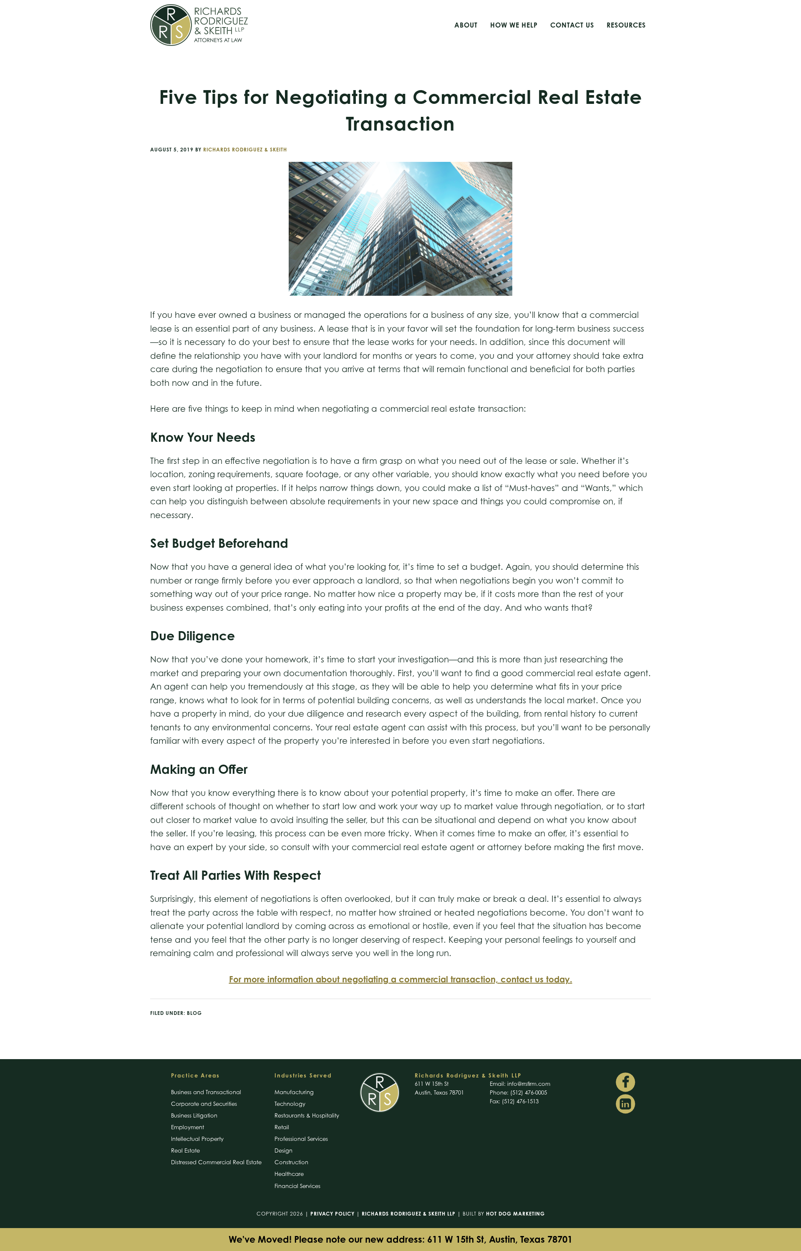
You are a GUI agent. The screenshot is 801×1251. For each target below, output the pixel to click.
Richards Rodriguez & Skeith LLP (409, 1214)
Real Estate (185, 1150)
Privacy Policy (332, 1214)
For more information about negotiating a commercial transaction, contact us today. (400, 979)
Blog (194, 1013)
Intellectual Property (197, 1138)
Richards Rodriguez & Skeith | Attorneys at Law (229, 25)
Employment (187, 1127)
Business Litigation (194, 1115)
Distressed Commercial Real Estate (216, 1162)
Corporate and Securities (204, 1103)
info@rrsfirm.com (528, 1083)
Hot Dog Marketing (515, 1214)
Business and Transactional (206, 1092)
